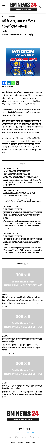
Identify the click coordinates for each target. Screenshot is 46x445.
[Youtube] (33, 433)
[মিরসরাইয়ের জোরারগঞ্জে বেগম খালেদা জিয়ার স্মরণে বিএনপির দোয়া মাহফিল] (23, 368)
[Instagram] (18, 433)
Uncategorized (10, 169)
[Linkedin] (9, 83)
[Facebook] (4, 83)
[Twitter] (23, 433)
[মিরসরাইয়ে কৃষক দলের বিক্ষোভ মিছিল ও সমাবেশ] (23, 280)
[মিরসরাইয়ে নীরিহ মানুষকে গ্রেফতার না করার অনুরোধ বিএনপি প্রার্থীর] (23, 321)
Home (4, 17)
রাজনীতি (12, 17)
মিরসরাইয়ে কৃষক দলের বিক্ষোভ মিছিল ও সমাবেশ (21, 297)
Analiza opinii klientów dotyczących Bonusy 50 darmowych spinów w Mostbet (20, 174)
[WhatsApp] (28, 433)
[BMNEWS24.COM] (24, 6)
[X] (17, 83)
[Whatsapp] (13, 83)
